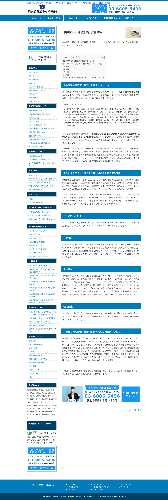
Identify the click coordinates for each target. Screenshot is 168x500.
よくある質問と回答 (36, 87)
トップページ (35, 18)
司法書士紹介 (53, 18)
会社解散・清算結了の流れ (39, 256)
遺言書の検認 (34, 121)
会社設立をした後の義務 (38, 249)
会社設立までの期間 (36, 245)
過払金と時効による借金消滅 (39, 321)
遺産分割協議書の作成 (37, 132)
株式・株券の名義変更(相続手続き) (42, 128)
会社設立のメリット (36, 234)
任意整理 (65, 69)
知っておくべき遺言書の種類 (39, 182)
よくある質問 (92, 18)
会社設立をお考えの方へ (38, 231)
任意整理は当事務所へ (37, 325)
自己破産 (65, 72)
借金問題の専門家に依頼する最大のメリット (78, 60)
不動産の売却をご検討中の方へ (40, 212)
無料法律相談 (34, 97)
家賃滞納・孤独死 (35, 355)
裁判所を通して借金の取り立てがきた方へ (43, 330)
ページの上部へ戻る (133, 410)
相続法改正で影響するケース (39, 265)
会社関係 (32, 366)
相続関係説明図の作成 (37, 139)
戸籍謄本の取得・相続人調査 (39, 114)
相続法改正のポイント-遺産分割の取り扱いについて (42, 276)
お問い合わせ (34, 101)
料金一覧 (73, 18)
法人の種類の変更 (35, 252)
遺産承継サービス (35, 110)
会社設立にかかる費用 (37, 242)
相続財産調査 (34, 118)
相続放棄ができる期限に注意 (39, 159)
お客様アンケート (35, 369)
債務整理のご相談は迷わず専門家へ (42, 318)
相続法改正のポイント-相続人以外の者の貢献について (42, 295)
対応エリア (33, 94)
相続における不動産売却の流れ (40, 215)
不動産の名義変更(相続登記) (39, 143)
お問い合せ (131, 18)
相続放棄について (35, 156)
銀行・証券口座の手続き (38, 125)
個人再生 (65, 74)
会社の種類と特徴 (35, 238)
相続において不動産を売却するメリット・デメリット (43, 220)
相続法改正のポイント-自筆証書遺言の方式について (42, 282)
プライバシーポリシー (127, 484)
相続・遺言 (33, 348)
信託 (31, 199)
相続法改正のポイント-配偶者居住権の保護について (42, 270)
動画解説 (32, 341)
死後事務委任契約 (35, 189)
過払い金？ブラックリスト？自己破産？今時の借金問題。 (83, 63)
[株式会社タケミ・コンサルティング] (42, 432)
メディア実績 (34, 373)
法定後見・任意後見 (36, 202)
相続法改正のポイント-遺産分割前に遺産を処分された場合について (42, 301)
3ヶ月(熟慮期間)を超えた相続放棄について (42, 164)
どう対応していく (68, 66)
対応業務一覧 (34, 79)
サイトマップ (123, 487)
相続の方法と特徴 (35, 175)
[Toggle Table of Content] (101, 57)
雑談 (31, 377)
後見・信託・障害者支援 (38, 359)
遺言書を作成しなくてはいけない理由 (43, 178)
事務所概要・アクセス (112, 18)
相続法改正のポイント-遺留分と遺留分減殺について (42, 288)
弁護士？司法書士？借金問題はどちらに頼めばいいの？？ (83, 77)
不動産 (31, 351)
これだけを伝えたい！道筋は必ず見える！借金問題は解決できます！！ (43, 313)
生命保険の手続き (35, 146)
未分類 (31, 380)
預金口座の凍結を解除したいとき (41, 186)
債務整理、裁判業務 (36, 362)
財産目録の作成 (35, 136)
